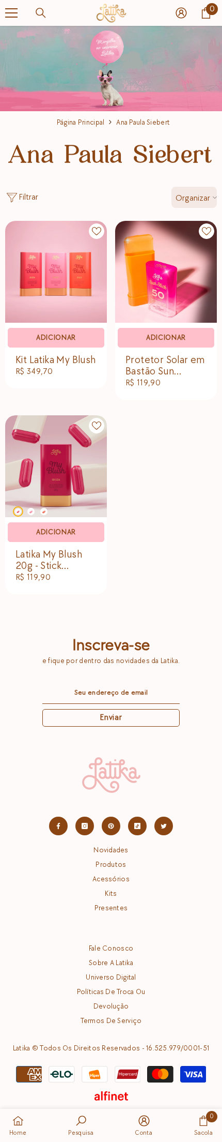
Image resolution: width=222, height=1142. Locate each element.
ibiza (18, 511)
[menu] (11, 13)
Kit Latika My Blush (55, 360)
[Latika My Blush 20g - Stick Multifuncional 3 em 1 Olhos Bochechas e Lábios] (56, 466)
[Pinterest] (111, 826)
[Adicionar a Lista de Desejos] (96, 231)
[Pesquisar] (41, 13)
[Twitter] (163, 826)
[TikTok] (137, 826)
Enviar (111, 718)
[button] (198, 1041)
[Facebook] (58, 826)
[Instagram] (84, 826)
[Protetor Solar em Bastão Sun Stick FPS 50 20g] (166, 272)
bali (44, 511)
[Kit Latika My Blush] (56, 272)
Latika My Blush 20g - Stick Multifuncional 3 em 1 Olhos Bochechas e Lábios (50, 560)
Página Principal (80, 122)
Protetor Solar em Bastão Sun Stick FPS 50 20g (165, 365)
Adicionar (56, 337)
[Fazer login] (181, 13)
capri (31, 511)
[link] (203, 1125)
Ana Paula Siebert (143, 122)
